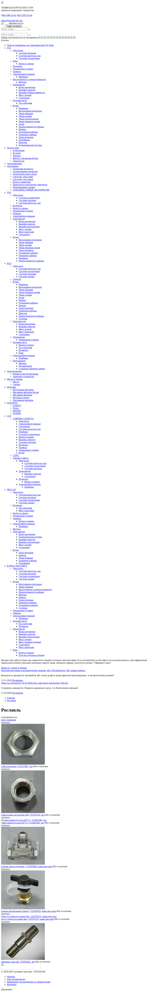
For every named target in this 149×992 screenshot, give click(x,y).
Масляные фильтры (22, 395)
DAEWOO (12, 403)
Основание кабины (28, 132)
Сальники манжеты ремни (32, 368)
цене (3, 720)
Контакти (11, 984)
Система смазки (26, 276)
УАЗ (9, 192)
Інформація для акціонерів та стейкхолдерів (28, 982)
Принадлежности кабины (31, 126)
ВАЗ (9, 263)
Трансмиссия (19, 321)
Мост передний (26, 232)
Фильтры (11, 387)
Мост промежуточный (30, 642)
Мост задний (25, 95)
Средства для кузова (23, 176)
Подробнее (17, 680)
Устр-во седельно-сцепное (32, 655)
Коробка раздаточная (29, 226)
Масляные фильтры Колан (26, 392)
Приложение (19, 360)
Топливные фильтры (23, 400)
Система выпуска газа (30, 55)
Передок (23, 142)
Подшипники (25, 366)
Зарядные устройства (23, 376)
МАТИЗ (17, 410)
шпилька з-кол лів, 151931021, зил (18, 961)
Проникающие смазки (24, 187)
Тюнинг (17, 155)
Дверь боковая (26, 113)
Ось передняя (25, 103)
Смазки (16, 384)
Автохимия (12, 166)
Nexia (15, 408)
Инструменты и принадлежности (29, 79)
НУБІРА (17, 413)
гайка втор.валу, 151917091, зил (17, 766)
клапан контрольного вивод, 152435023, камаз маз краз (28, 911)
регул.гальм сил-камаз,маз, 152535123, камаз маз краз (27, 919)
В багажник (19, 150)
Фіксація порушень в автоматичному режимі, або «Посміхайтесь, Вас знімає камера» (43, 670)
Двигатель (18, 50)
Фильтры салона (21, 397)
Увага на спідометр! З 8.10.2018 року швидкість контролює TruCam (34, 683)
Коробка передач (27, 90)
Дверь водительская (28, 119)
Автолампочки (14, 163)
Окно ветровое (26, 137)
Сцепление (24, 98)
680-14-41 (8, 15)
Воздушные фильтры (23, 389)
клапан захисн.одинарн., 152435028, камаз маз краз (26, 866)
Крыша (22, 305)
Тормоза (17, 71)
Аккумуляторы (14, 371)
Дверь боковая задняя (29, 121)
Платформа (24, 140)
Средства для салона (23, 179)
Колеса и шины (26, 63)
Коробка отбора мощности (32, 92)
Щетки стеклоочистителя (25, 158)
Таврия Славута (21, 458)
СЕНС (16, 455)
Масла (16, 382)
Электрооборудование (24, 74)
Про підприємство (16, 979)
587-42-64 (24, 15)
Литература (18, 161)
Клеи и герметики (22, 182)
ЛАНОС (17, 405)
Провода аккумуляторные (25, 374)
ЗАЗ (9, 416)
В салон (17, 153)
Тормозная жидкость (23, 169)
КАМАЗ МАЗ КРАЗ (17, 566)
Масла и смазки (15, 379)
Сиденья (23, 318)
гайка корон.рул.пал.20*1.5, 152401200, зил (22, 823)
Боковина (23, 108)
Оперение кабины (28, 134)
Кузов (16, 105)
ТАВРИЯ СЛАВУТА (23, 418)
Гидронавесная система (30, 145)
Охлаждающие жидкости (25, 171)
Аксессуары (13, 148)
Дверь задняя (25, 116)
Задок (21, 124)
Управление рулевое (23, 69)
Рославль (11, 700)
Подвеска (17, 66)
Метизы (22, 82)
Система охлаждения (29, 58)
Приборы (23, 77)
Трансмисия (19, 84)
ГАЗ (9, 48)
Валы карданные (27, 87)
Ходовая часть (20, 100)
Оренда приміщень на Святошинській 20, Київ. (30, 45)
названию (11, 720)
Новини (11, 976)
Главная (11, 698)
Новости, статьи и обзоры (14, 668)
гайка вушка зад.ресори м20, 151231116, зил (23, 815)
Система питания (27, 53)
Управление (19, 337)
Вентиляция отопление (30, 111)
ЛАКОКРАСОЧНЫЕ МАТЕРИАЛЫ (31, 190)
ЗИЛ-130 (11, 489)
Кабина (22, 129)
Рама (15, 61)
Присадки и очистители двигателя (30, 184)
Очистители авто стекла (25, 174)
